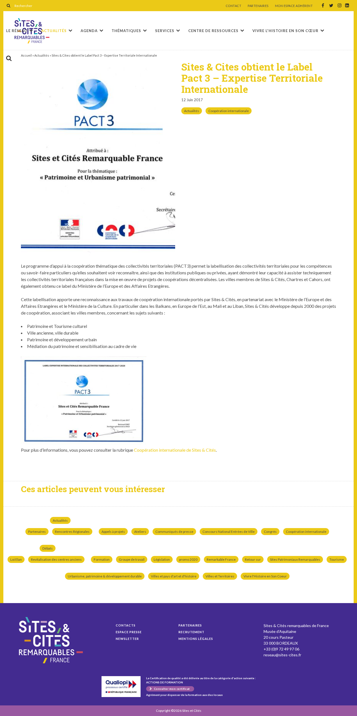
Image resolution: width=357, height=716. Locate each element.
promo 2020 (188, 559)
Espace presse (129, 632)
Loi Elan (16, 559)
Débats (47, 548)
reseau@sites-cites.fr (282, 654)
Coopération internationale (228, 111)
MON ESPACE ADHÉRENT (294, 6)
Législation (162, 559)
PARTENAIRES (258, 6)
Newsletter (127, 638)
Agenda (89, 30)
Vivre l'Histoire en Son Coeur (265, 576)
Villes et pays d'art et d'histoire (173, 576)
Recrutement (191, 632)
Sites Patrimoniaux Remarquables (295, 559)
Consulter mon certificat (172, 688)
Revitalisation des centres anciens (56, 559)
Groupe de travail (131, 559)
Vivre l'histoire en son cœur (285, 30)
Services (164, 30)
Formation (102, 559)
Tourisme (336, 559)
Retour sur (253, 559)
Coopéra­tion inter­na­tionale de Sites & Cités (175, 450)
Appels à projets (113, 531)
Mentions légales (195, 638)
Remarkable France (221, 559)
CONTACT (234, 6)
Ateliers (140, 531)
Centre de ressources (213, 30)
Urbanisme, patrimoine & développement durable (105, 576)
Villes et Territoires (220, 576)
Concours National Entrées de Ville (228, 531)
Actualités (54, 30)
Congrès (270, 531)
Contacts (126, 625)
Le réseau (16, 30)
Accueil (26, 55)
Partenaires (37, 531)
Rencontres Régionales (72, 531)
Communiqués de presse (174, 531)
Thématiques (126, 30)
